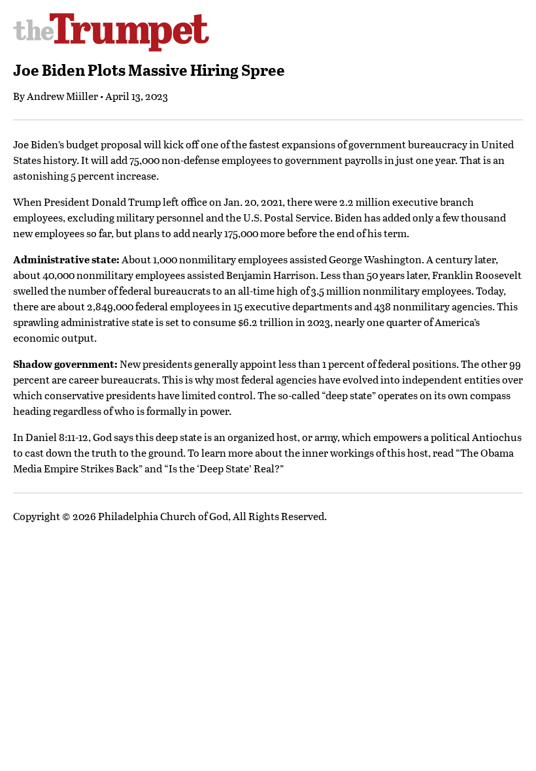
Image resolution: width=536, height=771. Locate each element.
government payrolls (333, 159)
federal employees (177, 306)
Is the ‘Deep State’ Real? (224, 468)
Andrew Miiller (62, 95)
